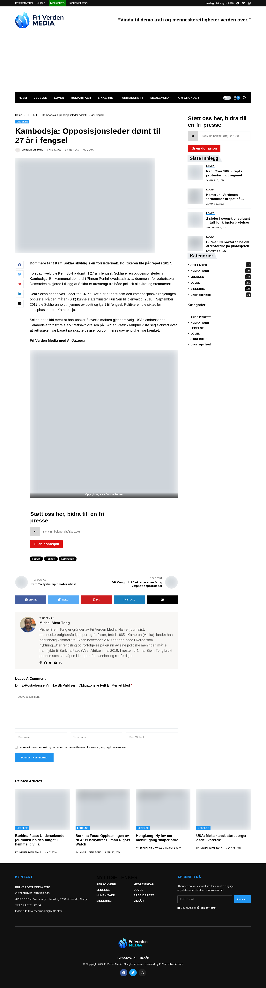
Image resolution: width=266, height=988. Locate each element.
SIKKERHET (220, 288)
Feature (36, 558)
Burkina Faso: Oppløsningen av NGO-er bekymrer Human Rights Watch (103, 840)
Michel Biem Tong (32, 150)
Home (18, 115)
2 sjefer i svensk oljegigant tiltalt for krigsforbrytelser (228, 220)
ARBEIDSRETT (220, 264)
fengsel (51, 558)
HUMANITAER (220, 270)
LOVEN (220, 282)
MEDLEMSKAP (144, 884)
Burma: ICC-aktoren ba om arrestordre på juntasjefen (227, 244)
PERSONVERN (106, 884)
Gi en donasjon (46, 544)
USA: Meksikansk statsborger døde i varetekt (221, 838)
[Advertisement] (133, 63)
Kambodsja (67, 558)
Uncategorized (220, 294)
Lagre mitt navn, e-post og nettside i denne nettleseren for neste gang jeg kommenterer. (73, 747)
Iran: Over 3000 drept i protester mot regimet (224, 173)
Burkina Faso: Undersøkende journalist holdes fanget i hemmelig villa (39, 840)
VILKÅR (139, 900)
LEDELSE (32, 115)
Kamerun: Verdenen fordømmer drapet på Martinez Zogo (223, 197)
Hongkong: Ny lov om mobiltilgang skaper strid (157, 838)
